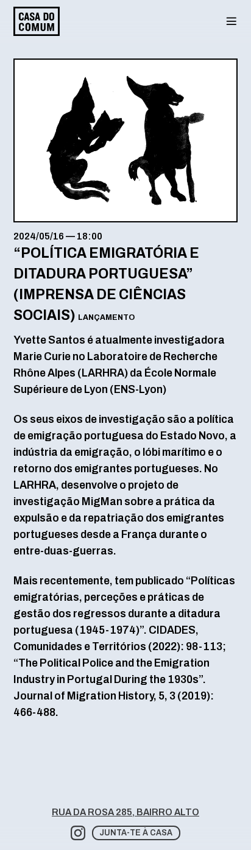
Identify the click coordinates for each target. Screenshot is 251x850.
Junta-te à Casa (135, 832)
